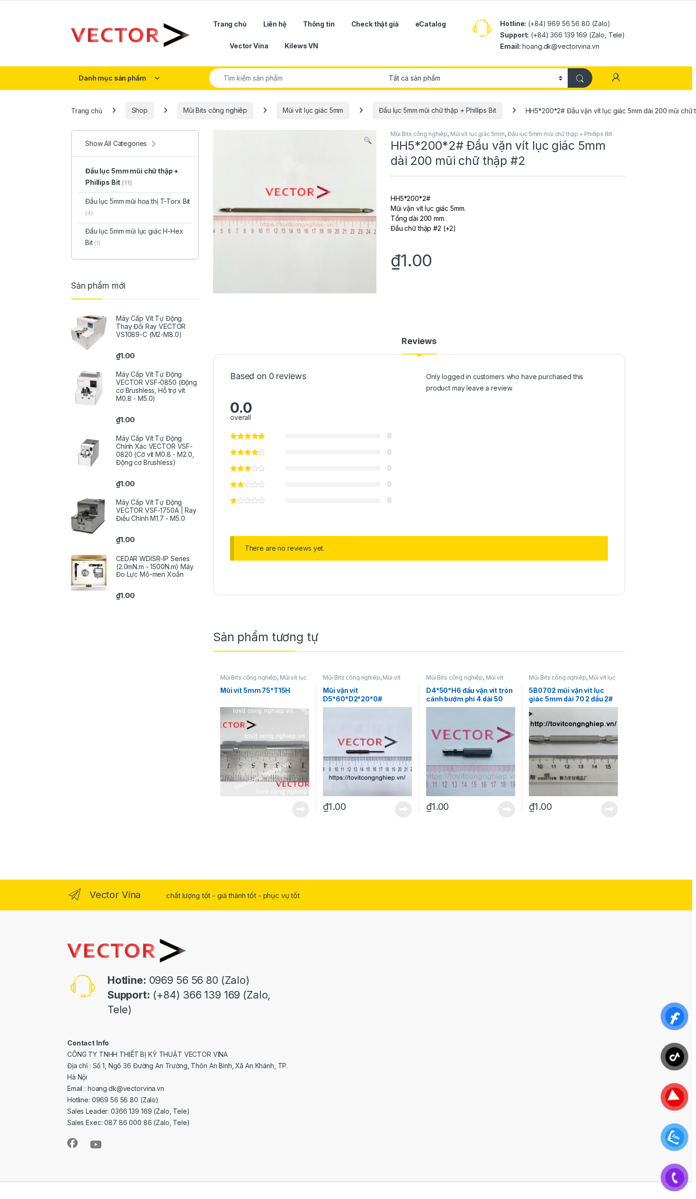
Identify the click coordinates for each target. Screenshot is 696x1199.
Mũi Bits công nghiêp (215, 110)
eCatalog (430, 24)
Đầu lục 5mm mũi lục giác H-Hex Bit (134, 236)
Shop (140, 110)
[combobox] (296, 78)
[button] (368, 140)
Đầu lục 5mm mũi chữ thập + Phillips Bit (437, 110)
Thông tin (319, 24)
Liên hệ (274, 24)
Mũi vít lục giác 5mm (313, 110)
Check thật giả (375, 24)
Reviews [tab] (419, 341)
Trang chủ (230, 24)
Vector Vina (249, 46)
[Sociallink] (72, 1143)
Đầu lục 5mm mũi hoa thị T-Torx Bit (137, 207)
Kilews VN (301, 46)
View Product (297, 809)
